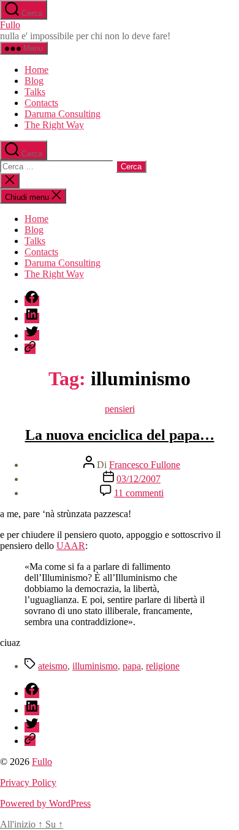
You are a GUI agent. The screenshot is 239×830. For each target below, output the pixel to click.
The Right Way (54, 125)
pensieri (120, 409)
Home (36, 69)
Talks (35, 91)
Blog (34, 80)
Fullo (10, 25)
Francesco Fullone (144, 464)
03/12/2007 (138, 479)
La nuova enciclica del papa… (119, 435)
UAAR (70, 545)
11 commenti (139, 493)
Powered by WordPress (45, 803)
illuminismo (95, 666)
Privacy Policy (28, 782)
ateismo (52, 666)
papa (132, 666)
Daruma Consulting (63, 114)
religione (163, 666)
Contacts (41, 103)
